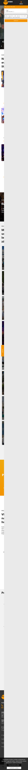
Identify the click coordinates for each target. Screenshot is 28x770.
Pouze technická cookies (14, 765)
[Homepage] (8, 2)
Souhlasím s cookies (14, 768)
